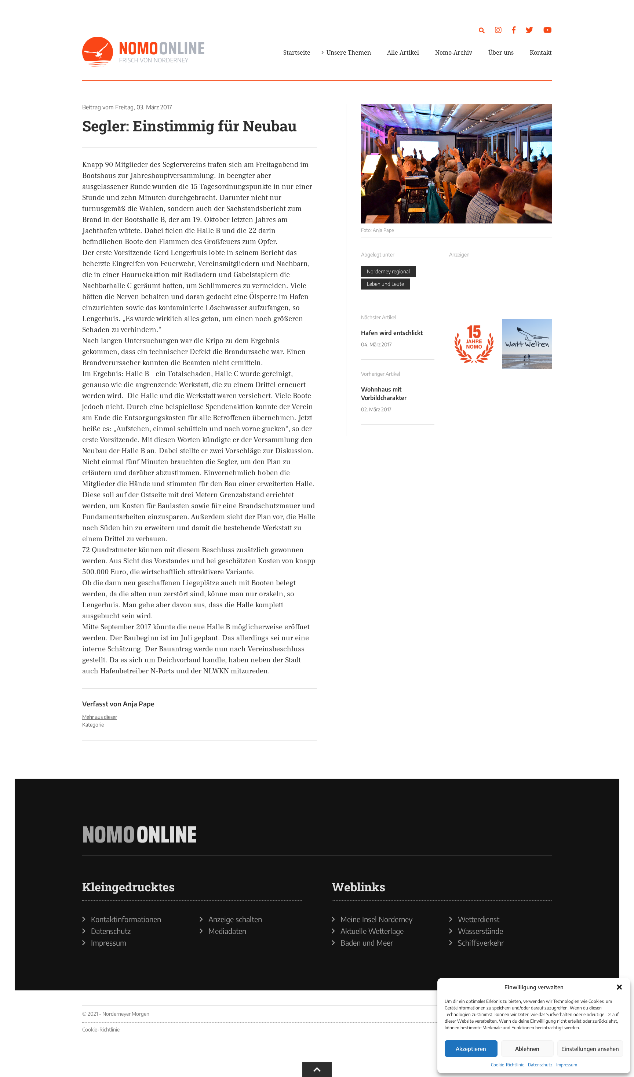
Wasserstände (480, 931)
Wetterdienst (478, 919)
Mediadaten (227, 931)
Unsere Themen (349, 52)
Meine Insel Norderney (376, 919)
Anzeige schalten (235, 919)
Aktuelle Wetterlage (372, 931)
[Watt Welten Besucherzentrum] (527, 344)
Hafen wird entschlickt (392, 332)
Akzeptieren (471, 1048)
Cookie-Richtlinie (507, 1064)
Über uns (501, 52)
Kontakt (541, 52)
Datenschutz (540, 1064)
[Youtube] (547, 29)
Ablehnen (527, 1048)
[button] (619, 987)
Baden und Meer (366, 942)
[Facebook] (513, 29)
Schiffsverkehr (481, 942)
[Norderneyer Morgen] (143, 52)
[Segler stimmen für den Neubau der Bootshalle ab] (456, 163)
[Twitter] (529, 29)
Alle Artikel (403, 52)
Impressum (566, 1064)
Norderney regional (388, 271)
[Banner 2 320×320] (527, 291)
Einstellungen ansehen (590, 1048)
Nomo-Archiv (453, 52)
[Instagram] (498, 29)
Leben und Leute (385, 284)
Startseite (296, 52)
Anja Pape (138, 703)
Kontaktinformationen (126, 919)
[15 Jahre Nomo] (474, 344)
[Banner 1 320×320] (474, 291)
